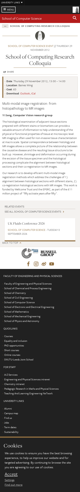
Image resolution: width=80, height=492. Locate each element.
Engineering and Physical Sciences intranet (27, 379)
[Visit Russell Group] (49, 254)
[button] (74, 18)
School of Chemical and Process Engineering (27, 288)
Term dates (10, 427)
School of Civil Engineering (18, 298)
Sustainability (11, 432)
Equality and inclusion (15, 341)
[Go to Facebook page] (28, 264)
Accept (11, 474)
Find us (8, 418)
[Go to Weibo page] (44, 264)
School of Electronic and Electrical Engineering (29, 307)
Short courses (11, 350)
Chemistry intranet (14, 384)
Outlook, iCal (28, 93)
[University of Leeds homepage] (76, 9)
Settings (9, 480)
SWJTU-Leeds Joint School (18, 359)
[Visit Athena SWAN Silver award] (30, 254)
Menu (10, 9)
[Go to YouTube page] (51, 264)
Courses (8, 336)
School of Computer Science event (31, 46)
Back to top (10, 243)
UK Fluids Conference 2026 (26, 223)
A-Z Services (10, 375)
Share (10, 71)
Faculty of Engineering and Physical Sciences (28, 284)
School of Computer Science (22, 18)
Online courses (12, 355)
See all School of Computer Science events (33, 211)
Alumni (8, 408)
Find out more (14, 484)
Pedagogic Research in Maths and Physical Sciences (31, 389)
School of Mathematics (16, 312)
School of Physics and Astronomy (21, 321)
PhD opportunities (14, 345)
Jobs (6, 422)
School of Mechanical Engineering (22, 316)
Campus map (11, 413)
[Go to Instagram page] (36, 264)
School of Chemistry (15, 293)
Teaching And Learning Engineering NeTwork (28, 393)
